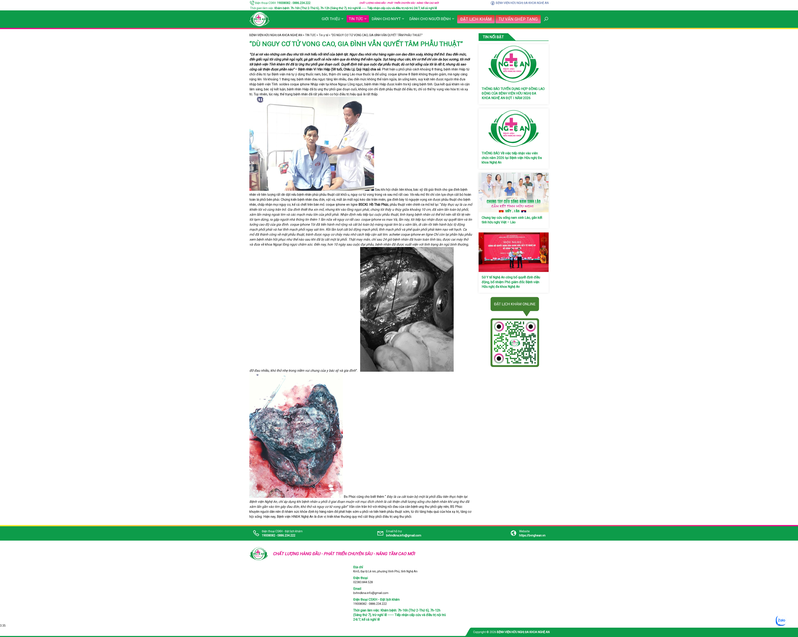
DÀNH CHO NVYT (386, 19)
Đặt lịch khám (476, 19)
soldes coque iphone (294, 84)
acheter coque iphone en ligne (411, 234)
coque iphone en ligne (342, 205)
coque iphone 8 (399, 74)
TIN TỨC (356, 19)
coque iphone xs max (376, 219)
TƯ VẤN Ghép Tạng (518, 19)
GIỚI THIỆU (331, 19)
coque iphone (300, 224)
